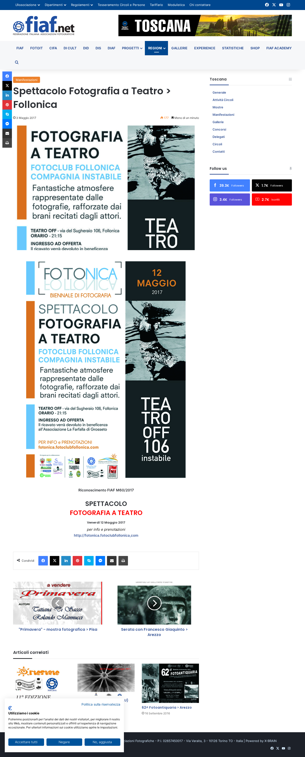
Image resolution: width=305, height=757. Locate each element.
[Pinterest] (77, 560)
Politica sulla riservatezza (100, 704)
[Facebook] (43, 560)
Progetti (130, 48)
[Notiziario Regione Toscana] (43, 25)
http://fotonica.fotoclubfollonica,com (106, 535)
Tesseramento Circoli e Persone (121, 5)
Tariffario (156, 5)
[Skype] (89, 560)
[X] (54, 560)
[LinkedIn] (66, 560)
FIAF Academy (279, 48)
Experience (204, 48)
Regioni (155, 48)
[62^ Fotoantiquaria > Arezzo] (170, 683)
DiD (86, 48)
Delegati (219, 137)
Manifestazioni (26, 80)
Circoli (217, 144)
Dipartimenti (54, 5)
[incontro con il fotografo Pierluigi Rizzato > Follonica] (41, 683)
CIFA (53, 48)
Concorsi (219, 129)
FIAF (20, 48)
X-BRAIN (270, 741)
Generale (219, 92)
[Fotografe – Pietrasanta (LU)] (106, 680)
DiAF (111, 48)
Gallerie (179, 48)
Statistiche (233, 48)
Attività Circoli (223, 100)
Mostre (218, 107)
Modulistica (176, 5)
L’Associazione (25, 5)
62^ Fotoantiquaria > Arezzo (167, 707)
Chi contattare (200, 5)
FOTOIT (36, 48)
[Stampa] (123, 560)
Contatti (219, 151)
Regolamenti (80, 5)
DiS (98, 48)
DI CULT (70, 48)
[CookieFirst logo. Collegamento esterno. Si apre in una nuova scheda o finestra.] (10, 708)
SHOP (255, 48)
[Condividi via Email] (112, 560)
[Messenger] (100, 560)
